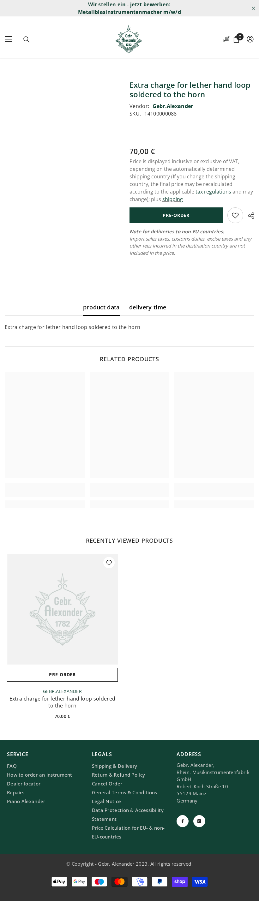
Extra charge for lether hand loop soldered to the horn (62, 702)
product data (101, 307)
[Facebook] (183, 821)
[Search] (26, 39)
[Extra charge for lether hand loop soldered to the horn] (62, 609)
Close (253, 8)
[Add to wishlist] (235, 215)
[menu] (8, 39)
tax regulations (213, 191)
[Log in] (250, 39)
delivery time (147, 307)
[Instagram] (199, 821)
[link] (45, 493)
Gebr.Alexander (173, 106)
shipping (172, 199)
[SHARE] (248, 215)
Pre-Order (176, 215)
